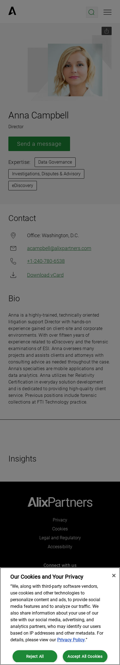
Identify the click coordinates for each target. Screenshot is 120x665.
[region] (60, 616)
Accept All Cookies (85, 656)
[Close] (114, 575)
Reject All (35, 656)
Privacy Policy (71, 639)
